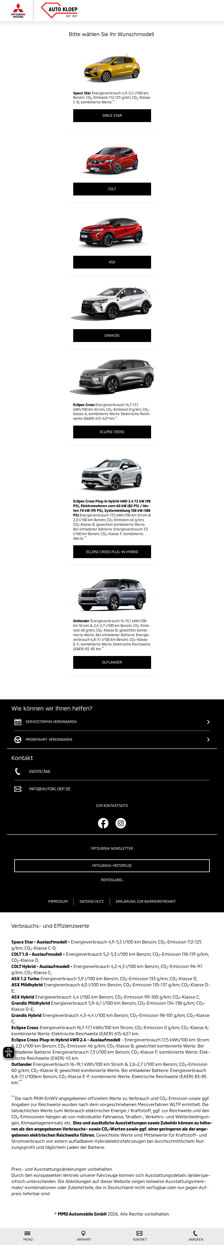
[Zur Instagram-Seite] (121, 823)
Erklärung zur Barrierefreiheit (146, 901)
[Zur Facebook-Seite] (103, 823)
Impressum (58, 901)
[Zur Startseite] (50, 10)
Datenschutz (92, 901)
